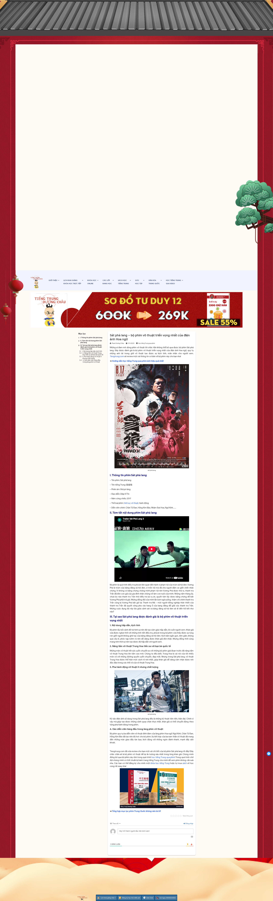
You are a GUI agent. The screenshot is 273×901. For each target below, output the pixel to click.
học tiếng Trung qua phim (163, 757)
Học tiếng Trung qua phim (146, 343)
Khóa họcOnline (91, 282)
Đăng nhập (189, 824)
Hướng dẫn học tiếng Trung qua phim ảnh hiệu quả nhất (138, 361)
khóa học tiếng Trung (160, 763)
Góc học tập (138, 282)
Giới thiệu (53, 280)
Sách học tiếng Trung (123, 282)
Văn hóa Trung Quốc (154, 282)
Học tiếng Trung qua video (173, 282)
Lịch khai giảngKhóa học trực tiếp (72, 282)
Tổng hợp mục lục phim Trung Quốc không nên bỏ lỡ (136, 811)
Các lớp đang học (107, 282)
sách (184, 763)
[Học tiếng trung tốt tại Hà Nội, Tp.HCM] (36, 282)
